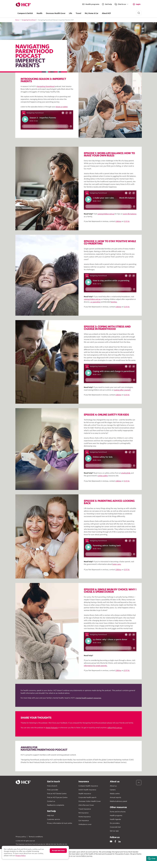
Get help (108, 4)
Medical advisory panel (118, 801)
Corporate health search (87, 797)
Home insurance (84, 817)
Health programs (92, 4)
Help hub (50, 815)
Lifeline (118, 221)
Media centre (115, 793)
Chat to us (122, 4)
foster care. (116, 564)
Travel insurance (84, 809)
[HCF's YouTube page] (111, 841)
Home (17, 20)
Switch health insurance (87, 790)
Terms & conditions (36, 836)
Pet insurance (83, 813)
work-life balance (129, 214)
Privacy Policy (20, 855)
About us (113, 786)
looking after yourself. (122, 390)
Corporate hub (115, 827)
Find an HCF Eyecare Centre (57, 797)
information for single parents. (95, 666)
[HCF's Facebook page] (115, 841)
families (114, 302)
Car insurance (83, 820)
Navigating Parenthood (29, 20)
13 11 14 (126, 221)
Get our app (114, 831)
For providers (115, 823)
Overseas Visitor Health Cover (89, 801)
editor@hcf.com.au (114, 728)
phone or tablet (61, 107)
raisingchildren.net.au (106, 214)
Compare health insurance (88, 786)
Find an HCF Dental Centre (56, 793)
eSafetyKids (125, 473)
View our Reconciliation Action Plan (39, 858)
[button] (151, 858)
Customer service (53, 819)
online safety (103, 476)
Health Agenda (115, 819)
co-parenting (95, 302)
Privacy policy (21, 836)
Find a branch (52, 786)
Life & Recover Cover (86, 805)
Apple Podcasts (52, 728)
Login (138, 4)
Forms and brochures (117, 811)
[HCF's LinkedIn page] (119, 841)
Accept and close (58, 850)
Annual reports (115, 797)
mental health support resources (88, 698)
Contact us (51, 801)
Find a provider (52, 790)
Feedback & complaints (55, 805)
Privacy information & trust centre (59, 823)
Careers (113, 790)
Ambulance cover (85, 824)
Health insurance (84, 793)
